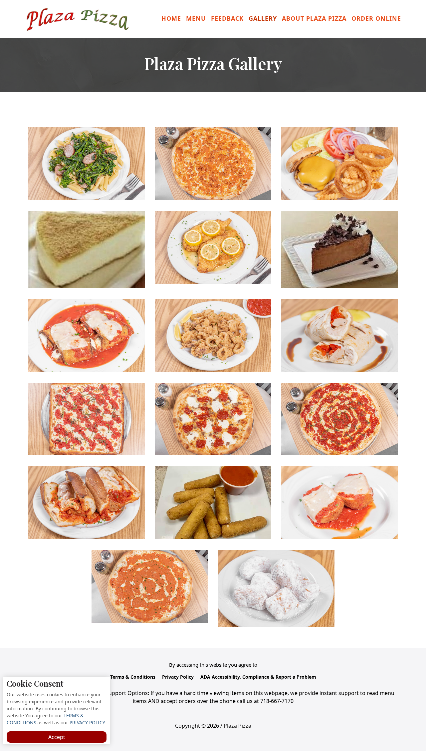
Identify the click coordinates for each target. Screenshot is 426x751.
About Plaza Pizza (314, 18)
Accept (56, 737)
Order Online (376, 18)
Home (171, 18)
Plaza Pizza (237, 725)
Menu (196, 18)
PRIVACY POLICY (86, 722)
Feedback (227, 18)
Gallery (263, 18)
